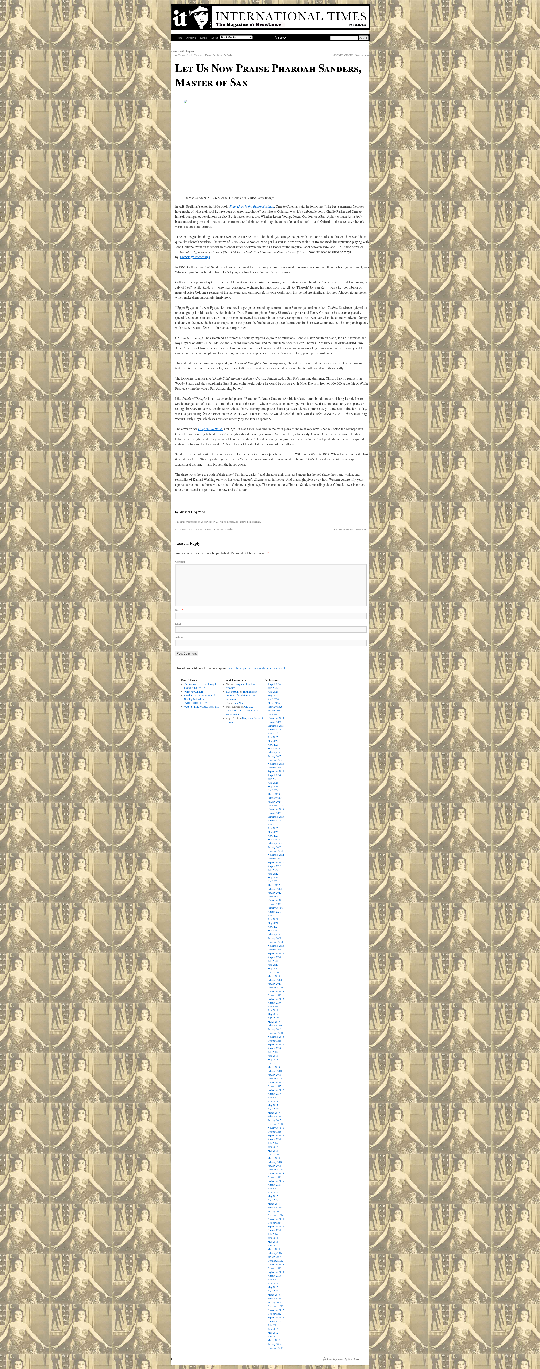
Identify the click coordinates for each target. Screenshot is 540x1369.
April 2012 (273, 1336)
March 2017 (274, 1112)
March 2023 (274, 839)
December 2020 (276, 942)
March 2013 (274, 1294)
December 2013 (276, 1260)
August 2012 (274, 1321)
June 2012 (273, 1328)
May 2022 (273, 877)
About (214, 37)
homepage (229, 521)
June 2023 (273, 828)
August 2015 (274, 1184)
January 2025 (274, 756)
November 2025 (276, 718)
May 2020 (273, 968)
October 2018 (274, 1040)
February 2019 (275, 1025)
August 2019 (274, 1002)
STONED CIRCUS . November (351, 55)
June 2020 (273, 964)
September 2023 (276, 816)
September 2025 (276, 725)
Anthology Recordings (195, 257)
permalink (255, 521)
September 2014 (276, 1226)
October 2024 (274, 767)
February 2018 (275, 1070)
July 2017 (273, 1097)
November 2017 (276, 1082)
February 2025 (275, 752)
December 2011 (276, 1347)
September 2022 (276, 862)
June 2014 (273, 1237)
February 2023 (275, 843)
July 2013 (273, 1279)
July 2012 (273, 1325)
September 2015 (276, 1180)
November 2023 (276, 809)
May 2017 (273, 1105)
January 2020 (274, 983)
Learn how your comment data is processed (256, 668)
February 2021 (275, 934)
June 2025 (273, 737)
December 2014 (276, 1215)
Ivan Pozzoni (232, 691)
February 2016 (275, 1162)
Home (179, 37)
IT (172, 1359)
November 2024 (276, 763)
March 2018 (274, 1067)
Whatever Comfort (193, 691)
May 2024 (273, 786)
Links (203, 37)
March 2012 (274, 1340)
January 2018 (274, 1074)
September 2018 (276, 1044)
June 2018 (273, 1055)
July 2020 (273, 960)
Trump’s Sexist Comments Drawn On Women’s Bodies (204, 55)
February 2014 (275, 1253)
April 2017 (273, 1108)
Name (179, 610)
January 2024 (274, 801)
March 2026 (274, 703)
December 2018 (276, 1033)
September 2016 (276, 1135)
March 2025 (274, 748)
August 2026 (274, 684)
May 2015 (273, 1196)
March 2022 (274, 885)
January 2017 (274, 1120)
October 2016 (274, 1131)
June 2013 (273, 1283)
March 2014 (274, 1249)
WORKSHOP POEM (195, 703)
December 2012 (276, 1306)
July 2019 (273, 1006)
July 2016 (273, 1143)
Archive (191, 37)
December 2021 (276, 896)
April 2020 (273, 972)
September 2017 (276, 1089)
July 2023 (273, 824)
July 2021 (273, 915)
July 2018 (273, 1052)
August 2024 (274, 775)
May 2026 (273, 695)
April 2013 (273, 1290)
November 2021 (276, 900)
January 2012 (274, 1344)
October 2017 (274, 1086)
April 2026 (273, 699)
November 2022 (276, 854)
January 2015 (274, 1211)
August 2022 (274, 866)
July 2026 (273, 687)
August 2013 (274, 1275)
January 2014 (274, 1256)
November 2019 (276, 991)
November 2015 (276, 1173)
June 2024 (273, 782)
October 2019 (274, 995)
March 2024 (274, 794)
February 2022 (275, 888)
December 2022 (276, 850)
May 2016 (273, 1150)
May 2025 (273, 740)
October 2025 (274, 721)
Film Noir (239, 703)
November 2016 (276, 1127)
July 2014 (273, 1234)
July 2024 (273, 778)
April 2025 (273, 744)
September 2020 (276, 953)
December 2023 (276, 805)
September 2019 (276, 998)
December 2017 (276, 1078)
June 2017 (273, 1101)
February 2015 (275, 1207)
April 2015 (273, 1199)
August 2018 (274, 1048)
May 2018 (273, 1059)
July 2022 (273, 869)
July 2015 (273, 1188)
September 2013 (276, 1272)
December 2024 (276, 759)
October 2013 (274, 1268)
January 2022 (274, 892)
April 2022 (273, 881)
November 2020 (276, 945)
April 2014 (273, 1245)
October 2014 (274, 1222)
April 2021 (273, 926)
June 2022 (273, 873)
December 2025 (276, 714)
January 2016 (274, 1165)
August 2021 (274, 911)
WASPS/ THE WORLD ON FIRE (201, 706)
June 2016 (273, 1146)
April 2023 (273, 835)
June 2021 (273, 919)
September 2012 (276, 1317)
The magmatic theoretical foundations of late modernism (241, 695)
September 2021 (276, 907)
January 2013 (274, 1302)
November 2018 (276, 1036)
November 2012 (276, 1309)
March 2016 (274, 1158)
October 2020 (274, 949)
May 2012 (273, 1332)
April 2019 (273, 1017)
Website (179, 637)
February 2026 (275, 706)
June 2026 (273, 691)
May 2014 (273, 1241)
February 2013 (275, 1298)
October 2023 (274, 813)
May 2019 (273, 1014)
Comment (180, 561)
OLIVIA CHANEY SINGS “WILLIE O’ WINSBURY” (242, 710)
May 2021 (273, 923)
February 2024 (275, 797)
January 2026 (274, 710)
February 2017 (275, 1116)
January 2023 (274, 847)
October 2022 (274, 858)
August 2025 (274, 729)
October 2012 (274, 1313)
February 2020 (275, 979)
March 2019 (274, 1021)
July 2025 (273, 733)
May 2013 (273, 1287)
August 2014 (274, 1230)
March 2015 (274, 1203)
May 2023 (273, 831)
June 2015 (273, 1192)
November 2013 (276, 1264)
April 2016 (273, 1154)
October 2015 (274, 1177)
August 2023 (274, 820)
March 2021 (274, 930)
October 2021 (274, 904)
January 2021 (274, 938)
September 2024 (276, 771)
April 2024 (273, 790)
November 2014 (276, 1218)
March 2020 (274, 976)
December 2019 (276, 987)
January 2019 (274, 1029)
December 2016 (276, 1124)
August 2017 (274, 1093)
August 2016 (274, 1139)
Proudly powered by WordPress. (343, 1359)
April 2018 (273, 1063)
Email (179, 623)
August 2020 (274, 957)
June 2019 (273, 1010)
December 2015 (276, 1169)
